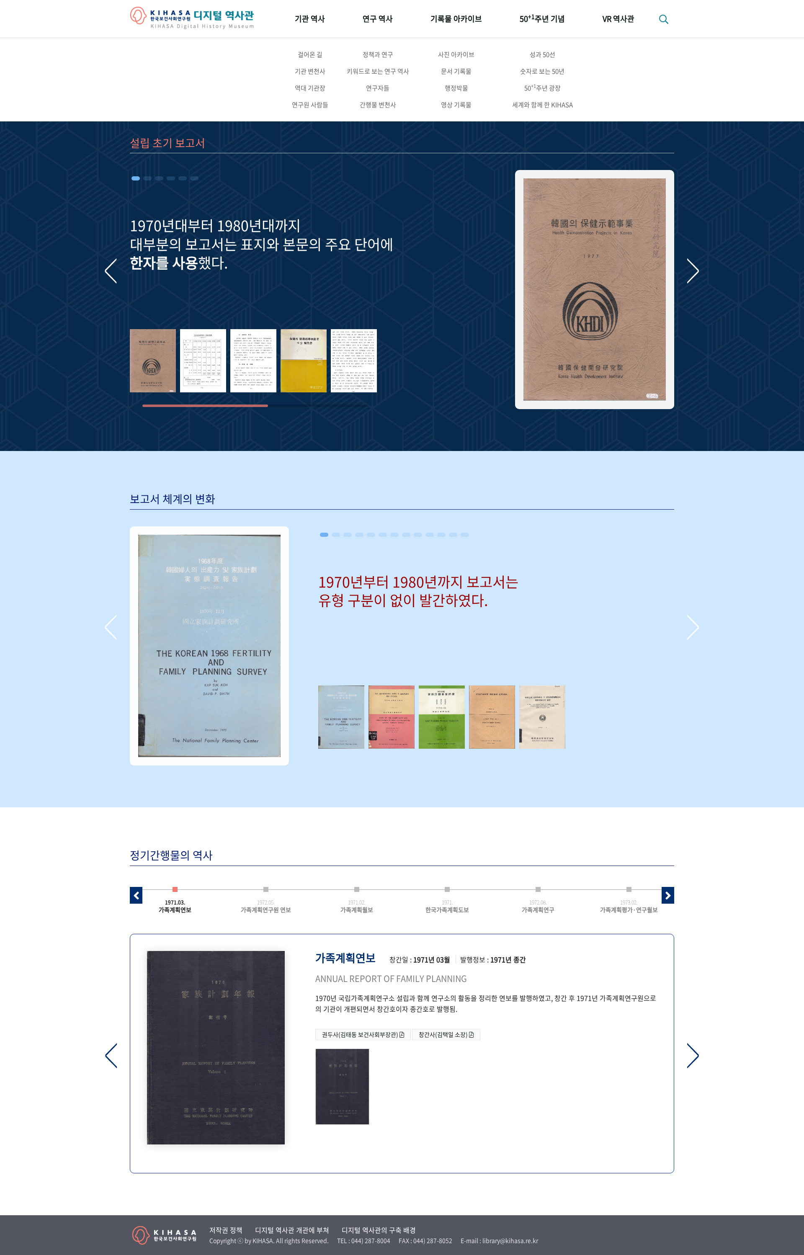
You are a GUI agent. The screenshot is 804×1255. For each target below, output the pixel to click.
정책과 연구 (378, 54)
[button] (135, 178)
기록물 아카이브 (456, 18)
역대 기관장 (310, 88)
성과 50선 (542, 54)
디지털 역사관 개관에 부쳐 (292, 1230)
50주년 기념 (542, 18)
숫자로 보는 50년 (542, 71)
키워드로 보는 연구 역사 (378, 71)
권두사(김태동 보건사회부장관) (360, 1034)
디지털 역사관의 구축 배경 (379, 1230)
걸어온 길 (310, 54)
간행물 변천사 (378, 104)
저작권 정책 (225, 1230)
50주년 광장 (542, 87)
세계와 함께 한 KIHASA (542, 104)
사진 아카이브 (456, 54)
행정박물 (456, 88)
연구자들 (377, 88)
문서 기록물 (456, 71)
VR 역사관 (618, 18)
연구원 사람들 (310, 104)
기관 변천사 (310, 71)
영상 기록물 (456, 104)
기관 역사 (310, 18)
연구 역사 (378, 18)
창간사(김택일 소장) (444, 1034)
